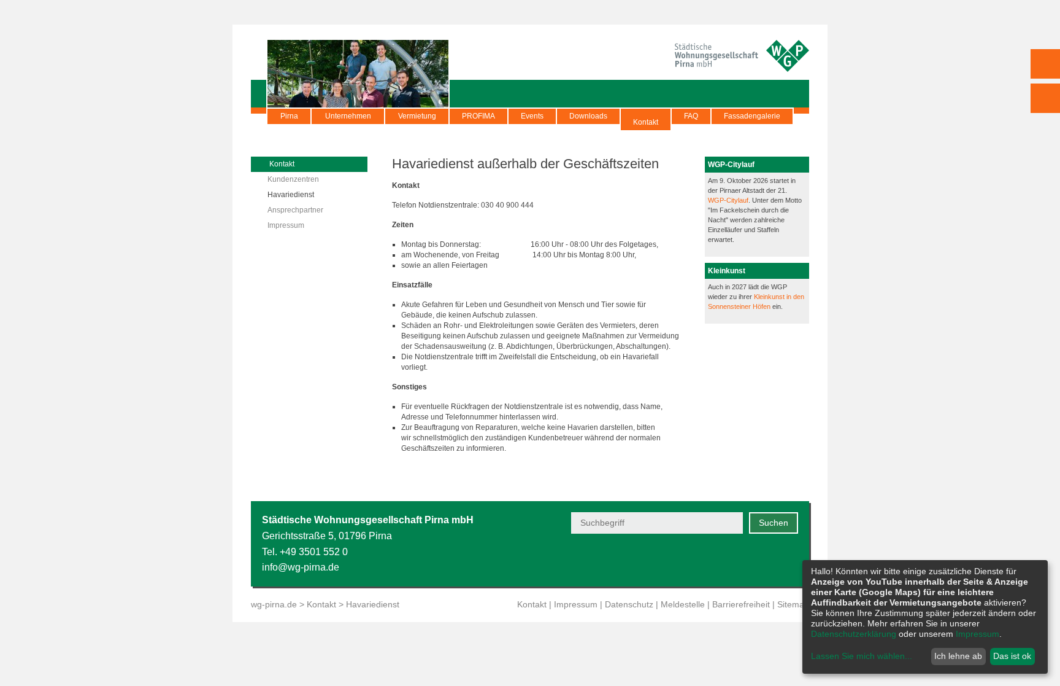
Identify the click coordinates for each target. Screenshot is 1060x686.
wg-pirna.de (274, 604)
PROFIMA (478, 116)
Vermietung (417, 116)
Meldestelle (683, 604)
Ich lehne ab (958, 656)
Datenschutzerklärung (853, 634)
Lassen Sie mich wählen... (861, 656)
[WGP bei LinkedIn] (790, 560)
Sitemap (793, 604)
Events (532, 116)
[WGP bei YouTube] (700, 560)
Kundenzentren (293, 179)
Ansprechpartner (295, 210)
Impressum (285, 225)
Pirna (289, 116)
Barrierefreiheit (741, 604)
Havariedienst (290, 194)
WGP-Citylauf (728, 200)
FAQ (691, 116)
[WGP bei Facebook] (730, 560)
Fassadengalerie (752, 116)
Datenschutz (629, 604)
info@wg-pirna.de (300, 567)
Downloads (588, 116)
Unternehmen (348, 116)
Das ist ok (1012, 656)
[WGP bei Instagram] (760, 560)
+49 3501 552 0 (314, 552)
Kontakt (645, 122)
